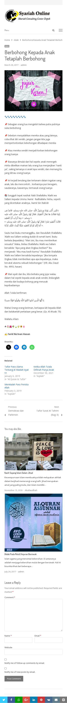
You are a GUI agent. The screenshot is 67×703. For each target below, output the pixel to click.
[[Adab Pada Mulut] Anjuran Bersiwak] (33, 495)
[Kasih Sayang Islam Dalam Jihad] (33, 435)
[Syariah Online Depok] (33, 16)
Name (8, 635)
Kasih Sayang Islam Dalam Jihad (19, 472)
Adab (7, 46)
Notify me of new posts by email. (20, 672)
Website (8, 647)
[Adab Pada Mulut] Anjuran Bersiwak (21, 554)
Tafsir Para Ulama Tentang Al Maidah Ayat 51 (17, 369)
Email (38, 635)
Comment (10, 597)
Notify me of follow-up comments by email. (25, 663)
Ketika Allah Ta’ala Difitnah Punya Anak (44, 368)
